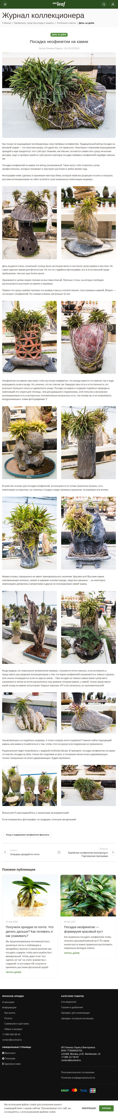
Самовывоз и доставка (16, 1023)
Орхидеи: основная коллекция (77, 1018)
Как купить (9, 1013)
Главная (6, 23)
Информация (9, 1007)
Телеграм (10, 1058)
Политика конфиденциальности (78, 1077)
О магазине (8, 1002)
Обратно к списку (59, 852)
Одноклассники (12, 1064)
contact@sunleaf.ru (12, 1040)
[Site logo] (59, 4)
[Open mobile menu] (5, 4)
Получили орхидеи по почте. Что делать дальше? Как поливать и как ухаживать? (30, 931)
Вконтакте (10, 1053)
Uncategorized (68, 1002)
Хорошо (106, 1108)
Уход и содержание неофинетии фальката (27, 835)
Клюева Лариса (54, 48)
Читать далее (13, 972)
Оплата (8, 1018)
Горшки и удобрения (72, 1007)
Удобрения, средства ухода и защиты (34, 23)
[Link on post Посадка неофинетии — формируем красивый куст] (88, 895)
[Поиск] (103, 4)
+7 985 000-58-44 (11, 1034)
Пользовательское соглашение (77, 1072)
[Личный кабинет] (112, 4)
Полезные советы (66, 23)
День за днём (86, 23)
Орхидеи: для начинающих (75, 1013)
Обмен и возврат (13, 1029)
